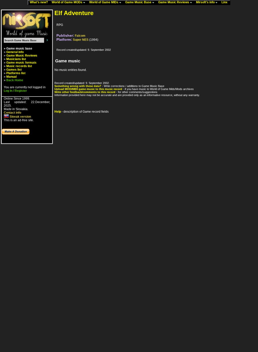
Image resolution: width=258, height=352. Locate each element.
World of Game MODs (67, 2)
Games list (14, 69)
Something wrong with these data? (77, 85)
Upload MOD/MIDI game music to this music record (88, 89)
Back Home (14, 80)
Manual (11, 76)
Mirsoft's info (205, 2)
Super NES (80, 39)
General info (15, 52)
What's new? (40, 2)
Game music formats (21, 62)
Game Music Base (138, 2)
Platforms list (15, 73)
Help (57, 111)
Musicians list (16, 59)
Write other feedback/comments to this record (84, 92)
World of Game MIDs (104, 2)
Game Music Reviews (174, 2)
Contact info (12, 112)
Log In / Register (15, 91)
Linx (225, 2)
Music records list (19, 66)
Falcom (80, 35)
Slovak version (20, 116)
